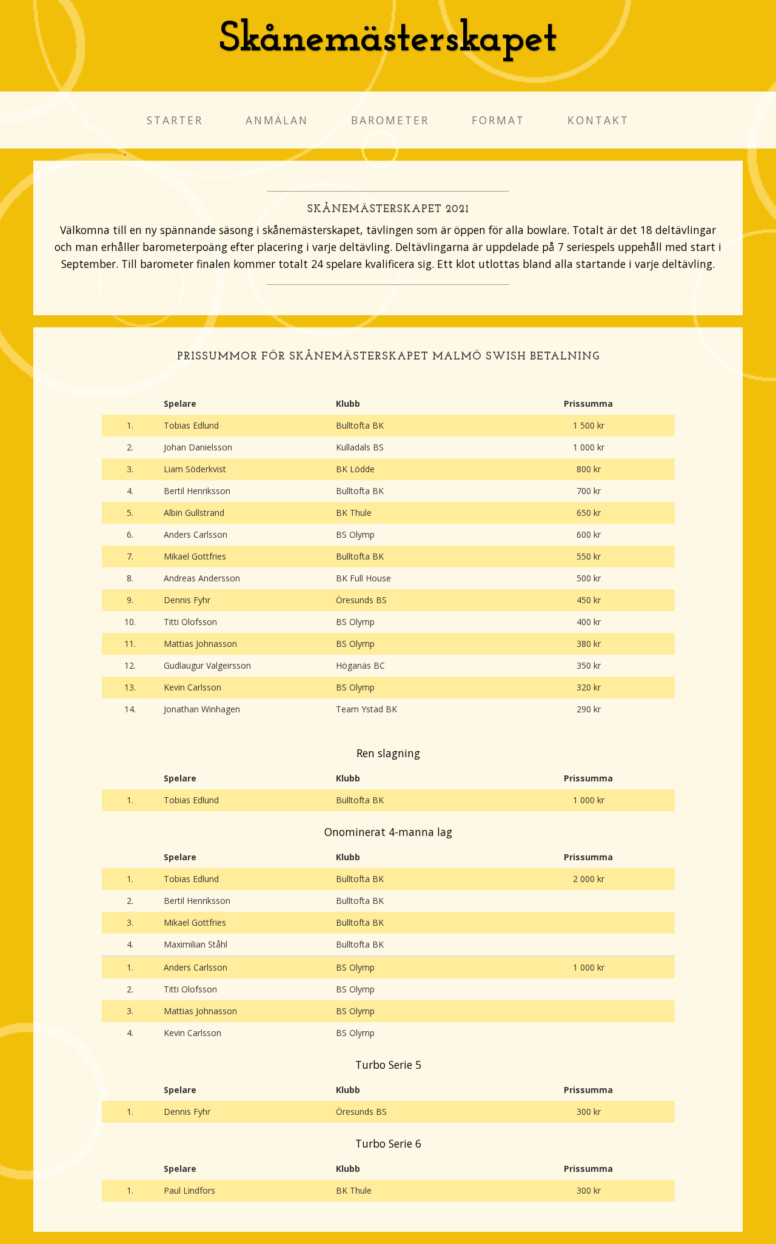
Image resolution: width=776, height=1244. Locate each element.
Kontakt (598, 120)
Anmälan (277, 120)
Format (498, 120)
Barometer (390, 120)
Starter (175, 120)
